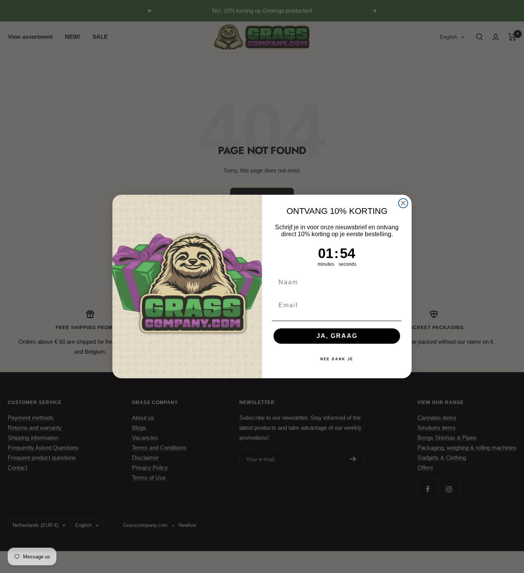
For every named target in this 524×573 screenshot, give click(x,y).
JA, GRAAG (337, 336)
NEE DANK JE (336, 359)
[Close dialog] (403, 203)
